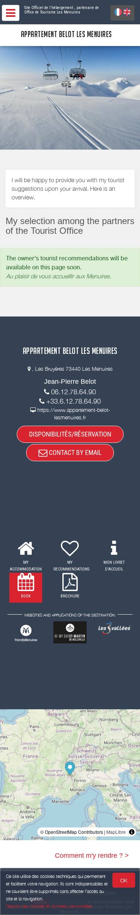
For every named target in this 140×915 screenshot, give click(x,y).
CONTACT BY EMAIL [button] (74, 452)
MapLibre (116, 832)
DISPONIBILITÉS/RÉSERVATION (70, 434)
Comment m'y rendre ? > (92, 855)
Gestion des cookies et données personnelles (49, 906)
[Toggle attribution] (131, 831)
